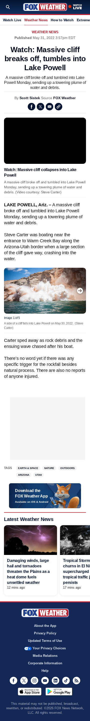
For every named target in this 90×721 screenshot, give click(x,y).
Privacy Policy (45, 633)
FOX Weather (64, 98)
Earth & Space (28, 468)
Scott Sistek (30, 98)
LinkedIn (55, 680)
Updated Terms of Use (45, 641)
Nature (49, 468)
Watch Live (12, 20)
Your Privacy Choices (49, 648)
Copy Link (58, 106)
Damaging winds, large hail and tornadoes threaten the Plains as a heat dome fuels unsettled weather (28, 571)
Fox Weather (45, 7)
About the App (45, 626)
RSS (76, 680)
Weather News (36, 20)
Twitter (40, 106)
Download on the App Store (30, 692)
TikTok (66, 680)
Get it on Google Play (59, 692)
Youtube (45, 680)
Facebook (31, 106)
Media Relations (45, 656)
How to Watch (62, 20)
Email (49, 106)
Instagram (34, 680)
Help (45, 671)
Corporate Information (45, 663)
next (80, 291)
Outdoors (67, 468)
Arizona (23, 475)
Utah (38, 475)
